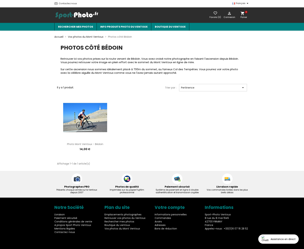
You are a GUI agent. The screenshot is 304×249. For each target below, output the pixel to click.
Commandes (163, 218)
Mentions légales (64, 228)
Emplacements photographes (122, 214)
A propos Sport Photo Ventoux (72, 225)
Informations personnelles (171, 214)
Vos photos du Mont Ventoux (122, 228)
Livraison (59, 214)
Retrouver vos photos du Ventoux (124, 218)
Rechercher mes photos (75, 27)
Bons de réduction (166, 228)
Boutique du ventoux (170, 27)
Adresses (160, 225)
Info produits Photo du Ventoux (124, 27)
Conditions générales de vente (73, 221)
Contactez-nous (64, 232)
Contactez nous (65, 3)
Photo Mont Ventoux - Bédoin (85, 144)
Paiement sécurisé (65, 218)
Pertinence (213, 88)
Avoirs (158, 221)
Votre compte (170, 207)
